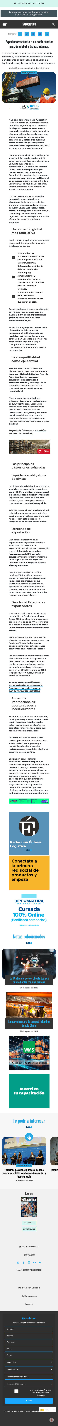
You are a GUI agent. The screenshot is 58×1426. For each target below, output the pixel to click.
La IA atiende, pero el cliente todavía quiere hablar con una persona (29, 980)
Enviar (29, 1401)
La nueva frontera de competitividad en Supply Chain (29, 1023)
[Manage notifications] (52, 1420)
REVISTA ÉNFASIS (11, 1411)
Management (24, 1165)
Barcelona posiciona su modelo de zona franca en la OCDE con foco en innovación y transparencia (24, 1173)
